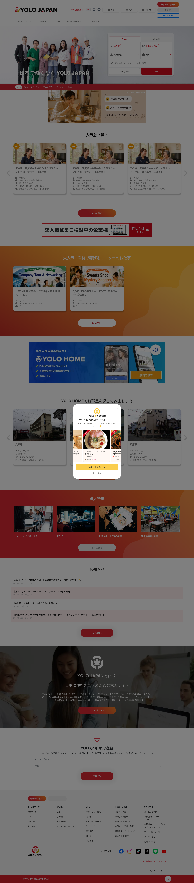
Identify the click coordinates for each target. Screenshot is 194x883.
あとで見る (97, 473)
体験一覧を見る (97, 467)
